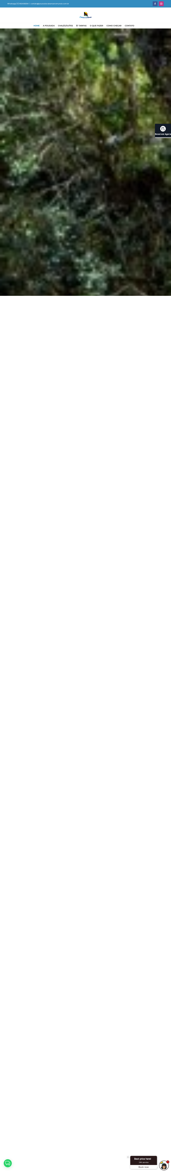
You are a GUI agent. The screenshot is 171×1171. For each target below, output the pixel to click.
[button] (8, 1163)
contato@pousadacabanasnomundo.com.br (50, 4)
